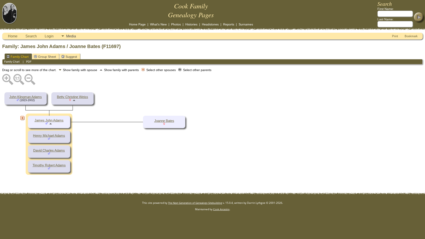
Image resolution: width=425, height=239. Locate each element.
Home (12, 36)
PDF (28, 61)
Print (395, 36)
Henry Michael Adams (49, 135)
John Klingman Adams (25, 97)
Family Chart (20, 56)
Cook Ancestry (221, 209)
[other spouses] (22, 118)
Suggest (71, 56)
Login (49, 36)
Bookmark (411, 36)
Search (31, 36)
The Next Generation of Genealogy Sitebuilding (195, 202)
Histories (191, 24)
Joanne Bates (164, 121)
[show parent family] (74, 100)
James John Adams (49, 120)
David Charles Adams (49, 150)
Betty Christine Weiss (72, 97)
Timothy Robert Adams (49, 165)
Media (71, 36)
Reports (228, 24)
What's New (158, 24)
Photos (176, 24)
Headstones (210, 24)
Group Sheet (47, 56)
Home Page (137, 24)
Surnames (246, 24)
